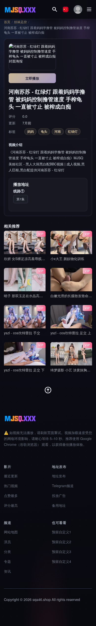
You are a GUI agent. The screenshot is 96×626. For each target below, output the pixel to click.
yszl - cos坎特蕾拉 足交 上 (70, 332)
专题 (7, 561)
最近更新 (11, 475)
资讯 (7, 571)
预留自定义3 (61, 551)
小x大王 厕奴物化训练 (67, 258)
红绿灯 (73, 131)
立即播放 (32, 78)
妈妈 (30, 131)
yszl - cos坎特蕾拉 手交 (22, 332)
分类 (7, 551)
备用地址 (59, 505)
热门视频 (11, 485)
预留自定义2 (61, 541)
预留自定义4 (61, 561)
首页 (7, 22)
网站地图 (11, 531)
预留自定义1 (61, 531)
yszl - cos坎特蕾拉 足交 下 (24, 369)
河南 (57, 131)
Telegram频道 (63, 485)
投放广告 (59, 495)
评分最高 (11, 505)
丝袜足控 (20, 22)
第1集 (20, 199)
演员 (7, 541)
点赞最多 (11, 495)
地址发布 (59, 475)
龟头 (44, 131)
